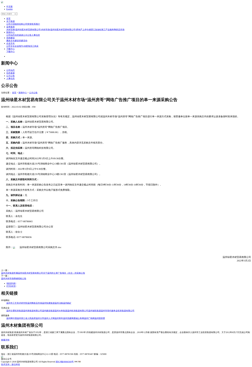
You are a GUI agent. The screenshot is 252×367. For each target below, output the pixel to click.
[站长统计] (77, 362)
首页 (8, 18)
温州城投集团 (94, 311)
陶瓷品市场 (119, 29)
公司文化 (10, 46)
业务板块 (10, 27)
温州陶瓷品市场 (34, 303)
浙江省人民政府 (28, 318)
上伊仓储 (86, 29)
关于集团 (10, 21)
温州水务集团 (61, 311)
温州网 (9, 318)
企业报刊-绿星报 (22, 46)
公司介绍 (10, 24)
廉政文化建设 (12, 40)
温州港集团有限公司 (32, 311)
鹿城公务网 (79, 318)
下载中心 (10, 49)
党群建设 (10, 38)
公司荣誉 (27, 24)
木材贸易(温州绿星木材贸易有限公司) (23, 29)
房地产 (79, 29)
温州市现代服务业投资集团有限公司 (117, 311)
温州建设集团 (48, 311)
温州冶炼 (59, 303)
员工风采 (34, 46)
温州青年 (59, 318)
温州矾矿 (67, 303)
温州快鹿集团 (48, 303)
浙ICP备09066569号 (65, 362)
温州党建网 (68, 318)
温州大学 (40, 318)
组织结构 (19, 24)
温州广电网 (89, 318)
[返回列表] (11, 283)
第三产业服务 (107, 29)
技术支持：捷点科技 (10, 364)
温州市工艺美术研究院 (16, 303)
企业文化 (10, 43)
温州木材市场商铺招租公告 (13, 278)
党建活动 (23, 40)
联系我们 (36, 24)
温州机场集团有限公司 (77, 311)
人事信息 (36, 35)
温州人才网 (49, 318)
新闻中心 (10, 32)
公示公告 (27, 35)
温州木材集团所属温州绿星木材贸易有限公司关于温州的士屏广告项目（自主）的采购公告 (43, 273)
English (9, 9)
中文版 (9, 6)
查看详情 (5, 340)
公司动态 (10, 35)
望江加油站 (96, 29)
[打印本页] (11, 286)
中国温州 (17, 318)
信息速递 (19, 35)
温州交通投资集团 (14, 311)
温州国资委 (99, 318)
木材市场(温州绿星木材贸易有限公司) (58, 29)
